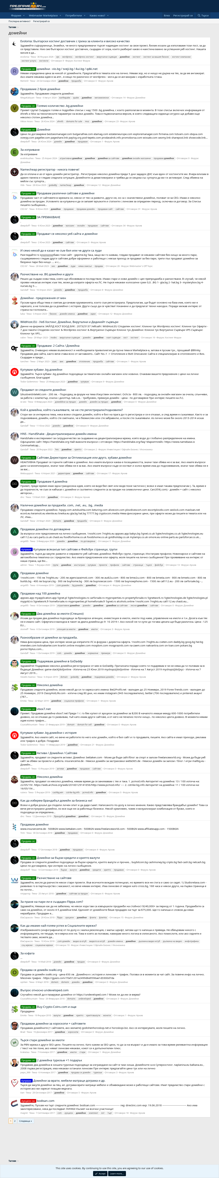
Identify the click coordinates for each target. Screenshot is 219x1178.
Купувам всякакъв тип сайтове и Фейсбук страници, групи (69, 549)
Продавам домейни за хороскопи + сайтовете (53, 1023)
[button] (24, 15)
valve (23, 337)
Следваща (24, 1120)
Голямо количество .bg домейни (52, 106)
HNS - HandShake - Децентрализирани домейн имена (58, 434)
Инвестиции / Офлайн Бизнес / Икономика (129, 449)
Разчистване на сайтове (46, 878)
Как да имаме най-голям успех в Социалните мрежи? (58, 925)
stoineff (24, 629)
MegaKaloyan (27, 97)
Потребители (73, 15)
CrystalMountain (28, 724)
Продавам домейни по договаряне (45, 529)
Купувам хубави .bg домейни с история (48, 733)
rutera (23, 792)
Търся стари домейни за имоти (42, 1040)
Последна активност (19, 21)
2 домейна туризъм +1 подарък (51, 1060)
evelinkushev (27, 158)
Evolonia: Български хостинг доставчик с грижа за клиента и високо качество (75, 41)
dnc (22, 497)
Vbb (22, 185)
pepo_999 (25, 1072)
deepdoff (25, 141)
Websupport (26, 473)
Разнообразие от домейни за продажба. (49, 637)
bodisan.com (37, 1101)
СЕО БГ (24, 209)
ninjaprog (25, 893)
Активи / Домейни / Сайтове (49, 753)
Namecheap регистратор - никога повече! (49, 169)
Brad (22, 1031)
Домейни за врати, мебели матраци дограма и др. (63, 1080)
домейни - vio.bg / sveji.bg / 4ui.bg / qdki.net (59, 69)
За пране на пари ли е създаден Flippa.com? (51, 902)
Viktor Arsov (26, 121)
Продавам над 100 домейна (40, 593)
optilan (24, 982)
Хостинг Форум (82, 60)
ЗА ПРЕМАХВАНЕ (40, 217)
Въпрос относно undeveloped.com (44, 990)
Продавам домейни (34, 573)
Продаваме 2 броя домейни (40, 89)
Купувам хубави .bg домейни (41, 369)
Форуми (16, 15)
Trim (22, 832)
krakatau (24, 1052)
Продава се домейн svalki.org (41, 970)
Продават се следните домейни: (43, 390)
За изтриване (30, 150)
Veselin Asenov (28, 676)
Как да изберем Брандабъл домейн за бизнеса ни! (56, 800)
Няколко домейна (42, 685)
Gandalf (24, 289)
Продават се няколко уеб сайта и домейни (59, 234)
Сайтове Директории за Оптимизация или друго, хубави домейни (76, 457)
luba (22, 313)
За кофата (27, 953)
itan (22, 1092)
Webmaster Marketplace (43, 15)
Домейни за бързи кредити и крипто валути (60, 858)
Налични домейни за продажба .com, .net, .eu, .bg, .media (61, 505)
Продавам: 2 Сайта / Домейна (50, 346)
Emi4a (23, 700)
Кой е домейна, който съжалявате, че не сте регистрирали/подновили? (71, 410)
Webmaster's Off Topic (141, 266)
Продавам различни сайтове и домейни (57, 193)
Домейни (140, 97)
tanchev (24, 361)
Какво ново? (97, 15)
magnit (24, 1112)
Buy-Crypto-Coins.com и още (48, 1007)
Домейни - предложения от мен (43, 298)
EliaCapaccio (26, 917)
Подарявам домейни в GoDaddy (51, 661)
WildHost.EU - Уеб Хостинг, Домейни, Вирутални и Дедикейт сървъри (69, 322)
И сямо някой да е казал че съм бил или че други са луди (61, 250)
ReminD (24, 80)
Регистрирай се (41, 21)
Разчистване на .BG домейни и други (46, 274)
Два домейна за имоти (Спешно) (52, 613)
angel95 (24, 541)
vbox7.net (36, 709)
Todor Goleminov (29, 381)
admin (23, 564)
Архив (110, 80)
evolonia (24, 56)
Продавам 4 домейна (44, 481)
